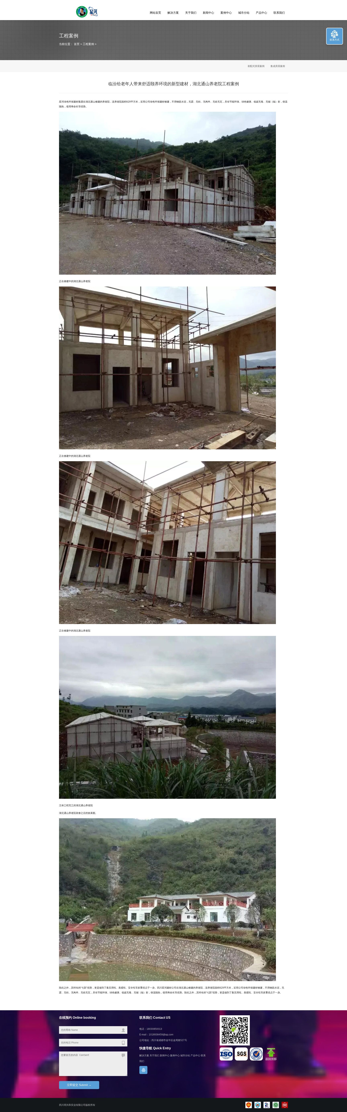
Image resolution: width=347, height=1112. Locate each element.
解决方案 (173, 12)
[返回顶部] (271, 1059)
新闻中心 (208, 12)
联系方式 (334, 39)
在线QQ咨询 (143, 1070)
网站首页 (155, 12)
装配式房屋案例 (256, 66)
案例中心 (226, 12)
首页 (76, 44)
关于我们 (190, 12)
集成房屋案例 (277, 66)
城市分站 (243, 12)
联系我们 (279, 12)
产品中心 (261, 12)
